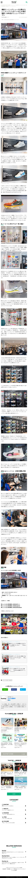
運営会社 (15, 868)
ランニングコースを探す (18, 867)
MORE (23, 754)
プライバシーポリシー (22, 868)
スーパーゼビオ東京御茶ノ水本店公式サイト (11, 604)
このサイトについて (9, 867)
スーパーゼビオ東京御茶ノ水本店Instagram (11, 605)
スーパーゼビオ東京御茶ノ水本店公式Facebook (12, 607)
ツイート (23, 689)
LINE (5, 689)
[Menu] (1, 2)
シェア (14, 689)
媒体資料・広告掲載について (8, 868)
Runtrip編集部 (11, 698)
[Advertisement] (14, 834)
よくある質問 (14, 870)
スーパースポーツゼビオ (7, 680)
